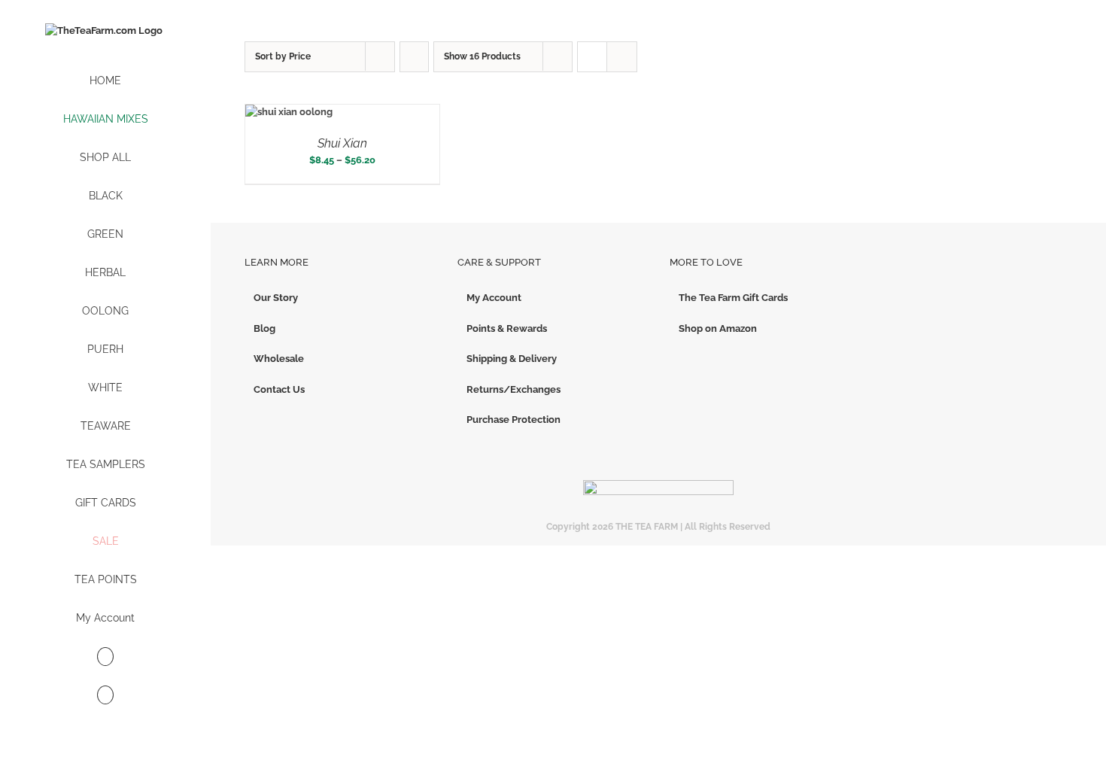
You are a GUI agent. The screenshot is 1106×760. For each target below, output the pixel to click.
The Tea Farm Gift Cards (733, 297)
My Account (493, 297)
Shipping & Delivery (511, 358)
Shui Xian (342, 143)
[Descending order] (414, 56)
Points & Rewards (506, 328)
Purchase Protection (513, 419)
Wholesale (279, 358)
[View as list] (622, 56)
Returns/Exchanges (513, 389)
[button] (105, 695)
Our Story (276, 297)
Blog (264, 328)
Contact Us (279, 389)
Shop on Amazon (718, 328)
